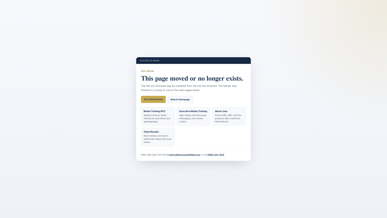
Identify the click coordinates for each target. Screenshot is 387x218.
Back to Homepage (180, 99)
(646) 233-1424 (215, 154)
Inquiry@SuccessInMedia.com (184, 154)
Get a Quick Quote (153, 99)
